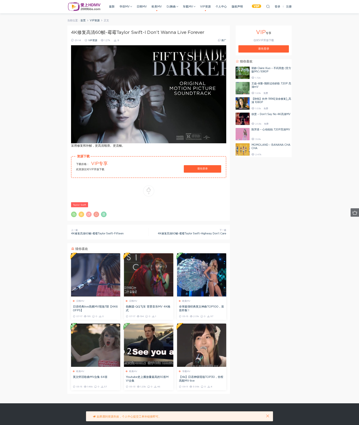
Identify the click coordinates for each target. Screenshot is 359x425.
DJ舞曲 (171, 6)
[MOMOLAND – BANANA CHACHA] (243, 149)
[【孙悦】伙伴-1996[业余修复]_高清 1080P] (243, 103)
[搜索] (268, 6)
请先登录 (202, 168)
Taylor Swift (79, 205)
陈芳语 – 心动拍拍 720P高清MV (270, 129)
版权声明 (237, 6)
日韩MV (142, 6)
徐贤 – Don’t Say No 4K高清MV (271, 114)
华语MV (124, 6)
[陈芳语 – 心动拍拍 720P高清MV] (243, 134)
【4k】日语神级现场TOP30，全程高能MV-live (201, 379)
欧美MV (157, 6)
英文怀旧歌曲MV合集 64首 (90, 377)
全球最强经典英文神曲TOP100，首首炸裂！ (201, 308)
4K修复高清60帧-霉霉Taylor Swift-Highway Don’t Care (192, 233)
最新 (112, 6)
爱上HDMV (84, 6)
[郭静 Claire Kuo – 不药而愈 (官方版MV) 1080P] (243, 73)
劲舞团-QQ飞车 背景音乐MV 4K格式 (148, 308)
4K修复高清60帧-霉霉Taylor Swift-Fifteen (97, 233)
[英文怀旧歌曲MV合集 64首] (95, 345)
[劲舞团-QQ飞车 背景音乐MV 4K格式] (148, 274)
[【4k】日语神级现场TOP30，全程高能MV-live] (201, 345)
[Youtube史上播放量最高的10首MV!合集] (148, 345)
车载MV (188, 6)
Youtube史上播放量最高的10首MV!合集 (147, 379)
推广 (223, 40)
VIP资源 (205, 6)
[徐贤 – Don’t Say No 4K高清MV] (243, 119)
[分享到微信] (74, 214)
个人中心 (221, 6)
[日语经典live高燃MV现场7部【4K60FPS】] (95, 274)
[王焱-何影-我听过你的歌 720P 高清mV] (243, 88)
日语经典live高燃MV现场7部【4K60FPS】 (95, 308)
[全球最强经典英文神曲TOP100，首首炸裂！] (201, 274)
